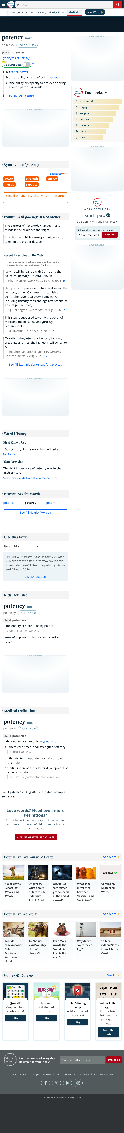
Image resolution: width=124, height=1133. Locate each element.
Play (15, 1018)
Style (6, 546)
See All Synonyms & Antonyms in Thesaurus (35, 196)
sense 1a (9, 454)
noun (29, 38)
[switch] (16, 65)
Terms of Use (106, 1074)
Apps (36, 1074)
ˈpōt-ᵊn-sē (27, 613)
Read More (46, 265)
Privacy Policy (88, 1074)
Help (13, 1074)
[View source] (64, 281)
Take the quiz (108, 1032)
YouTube (67, 1083)
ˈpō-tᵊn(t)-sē (26, 45)
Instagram (78, 1083)
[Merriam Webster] (97, 202)
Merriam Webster (10, 1059)
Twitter (56, 1083)
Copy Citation (37, 577)
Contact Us (70, 1074)
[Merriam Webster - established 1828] (10, 4)
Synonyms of (16, 58)
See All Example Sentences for (34, 364)
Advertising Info (52, 1074)
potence (8, 503)
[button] (74, 12)
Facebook (45, 1083)
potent (53, 77)
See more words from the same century (30, 478)
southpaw (95, 215)
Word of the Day (97, 209)
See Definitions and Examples (96, 221)
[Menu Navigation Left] (4, 12)
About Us (24, 1074)
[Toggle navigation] (3, 4)
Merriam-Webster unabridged (35, 837)
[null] (108, 215)
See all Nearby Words (34, 512)
